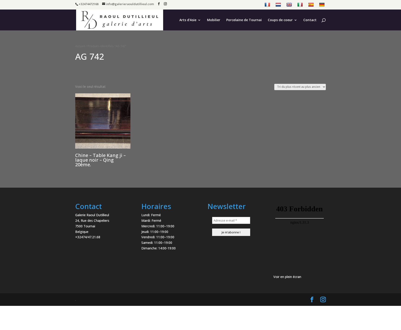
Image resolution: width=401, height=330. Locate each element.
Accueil (80, 46)
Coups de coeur (280, 20)
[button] (391, 6)
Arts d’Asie (187, 20)
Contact (310, 20)
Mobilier (213, 20)
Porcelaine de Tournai (244, 20)
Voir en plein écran (287, 276)
